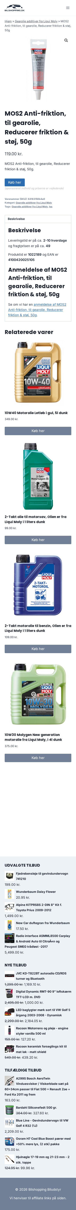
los (50, 206)
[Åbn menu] (67, 8)
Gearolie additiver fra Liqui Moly (36, 21)
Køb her (14, 182)
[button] (66, 40)
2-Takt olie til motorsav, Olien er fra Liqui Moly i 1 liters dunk (35, 519)
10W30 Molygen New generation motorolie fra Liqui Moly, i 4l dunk (33, 737)
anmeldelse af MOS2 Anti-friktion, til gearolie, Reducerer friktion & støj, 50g (37, 310)
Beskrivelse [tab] (16, 219)
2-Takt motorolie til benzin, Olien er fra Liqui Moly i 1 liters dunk (38, 628)
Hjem (8, 21)
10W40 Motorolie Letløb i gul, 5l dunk (36, 413)
